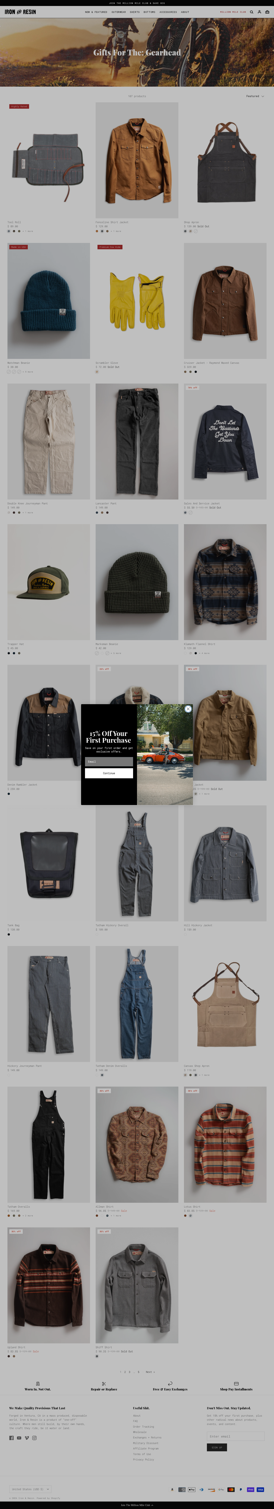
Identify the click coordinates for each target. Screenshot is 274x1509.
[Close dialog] (188, 709)
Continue (109, 773)
